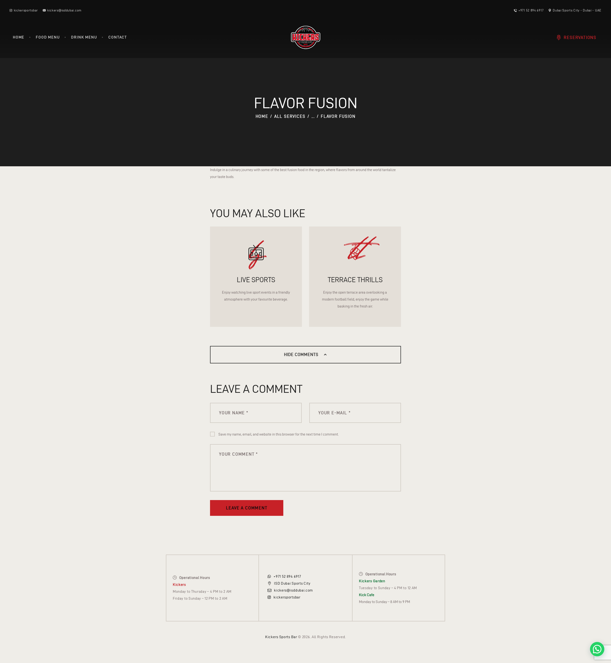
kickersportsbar (287, 597)
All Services (290, 116)
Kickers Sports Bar (281, 637)
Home (262, 116)
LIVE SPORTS (256, 280)
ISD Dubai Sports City (292, 583)
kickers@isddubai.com (293, 590)
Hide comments (302, 354)
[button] (597, 649)
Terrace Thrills (355, 280)
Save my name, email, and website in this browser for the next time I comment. (278, 434)
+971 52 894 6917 (287, 576)
